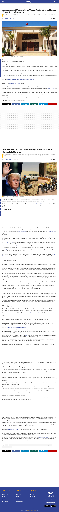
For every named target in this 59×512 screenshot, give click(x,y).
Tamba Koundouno (8, 159)
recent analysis (16, 253)
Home (3, 6)
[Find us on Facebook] (51, 499)
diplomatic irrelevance (53, 237)
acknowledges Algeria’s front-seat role (14, 429)
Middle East (32, 496)
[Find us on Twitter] (47, 499)
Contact (4, 496)
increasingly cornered (6, 249)
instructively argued (13, 281)
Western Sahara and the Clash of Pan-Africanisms (16, 327)
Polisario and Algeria (17, 445)
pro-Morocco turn (52, 231)
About (3, 492)
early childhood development (29, 93)
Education (6, 6)
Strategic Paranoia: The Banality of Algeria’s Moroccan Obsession (20, 375)
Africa (31, 498)
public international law (19, 275)
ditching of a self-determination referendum (14, 283)
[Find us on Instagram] (45, 499)
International (32, 492)
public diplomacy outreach (44, 437)
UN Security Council (40, 445)
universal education (20, 100)
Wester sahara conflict (7, 446)
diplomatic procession (22, 231)
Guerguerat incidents (40, 203)
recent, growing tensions (8, 242)
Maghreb (32, 494)
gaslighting (21, 392)
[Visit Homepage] (28, 2)
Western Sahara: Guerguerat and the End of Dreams (17, 291)
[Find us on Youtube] (53, 499)
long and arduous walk (19, 245)
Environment (18, 494)
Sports (17, 499)
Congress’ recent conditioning (35, 312)
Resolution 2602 (24, 339)
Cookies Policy (5, 501)
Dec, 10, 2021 (15, 18)
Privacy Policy (5, 494)
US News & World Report (19, 60)
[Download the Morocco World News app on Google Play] (47, 505)
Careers (3, 498)
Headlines (6, 146)
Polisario (10, 445)
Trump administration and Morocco (29, 445)
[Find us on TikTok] (55, 499)
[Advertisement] (29, 118)
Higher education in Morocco (10, 100)
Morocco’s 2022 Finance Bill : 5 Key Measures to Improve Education (20, 79)
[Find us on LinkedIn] (49, 499)
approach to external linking (32, 510)
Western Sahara (19, 501)
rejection (26, 335)
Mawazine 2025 (19, 492)
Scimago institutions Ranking (14, 83)
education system (51, 88)
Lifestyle (18, 498)
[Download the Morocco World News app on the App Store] (53, 505)
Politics (17, 496)
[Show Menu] (3, 1)
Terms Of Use (5, 499)
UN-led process (48, 445)
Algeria (6, 445)
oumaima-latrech (8, 18)
